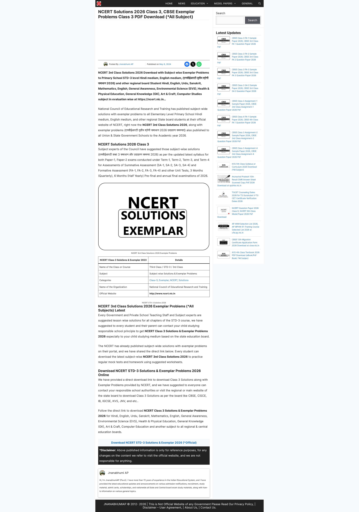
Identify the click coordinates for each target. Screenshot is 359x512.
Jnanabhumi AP (126, 64)
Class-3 (153, 280)
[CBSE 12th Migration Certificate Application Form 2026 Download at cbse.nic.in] (223, 242)
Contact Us (208, 507)
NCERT (173, 280)
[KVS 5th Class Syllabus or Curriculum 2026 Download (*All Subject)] (223, 166)
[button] (260, 3)
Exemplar (164, 280)
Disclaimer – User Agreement (162, 507)
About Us (191, 507)
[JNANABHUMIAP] (99, 3)
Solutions (183, 280)
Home (169, 3)
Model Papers (223, 3)
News (181, 3)
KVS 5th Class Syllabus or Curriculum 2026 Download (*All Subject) (244, 167)
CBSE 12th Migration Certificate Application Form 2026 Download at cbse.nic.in (245, 242)
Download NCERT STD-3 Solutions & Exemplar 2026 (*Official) (154, 442)
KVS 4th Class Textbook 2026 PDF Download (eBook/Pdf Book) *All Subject (245, 255)
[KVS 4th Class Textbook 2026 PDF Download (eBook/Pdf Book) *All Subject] (223, 255)
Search (220, 13)
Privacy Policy (243, 504)
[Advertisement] (154, 40)
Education (198, 3)
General (247, 3)
